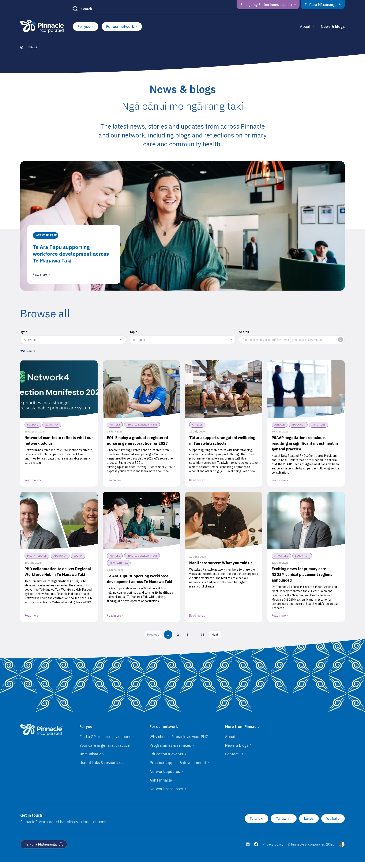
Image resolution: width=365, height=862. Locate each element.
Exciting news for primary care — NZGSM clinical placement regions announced (302, 574)
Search (244, 332)
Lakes (309, 818)
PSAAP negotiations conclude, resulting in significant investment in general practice (305, 443)
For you (83, 26)
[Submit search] (75, 8)
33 (202, 634)
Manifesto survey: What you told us (220, 562)
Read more (32, 480)
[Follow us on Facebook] (256, 844)
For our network (120, 26)
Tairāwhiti (283, 818)
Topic (133, 332)
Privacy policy (273, 844)
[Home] (21, 47)
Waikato (333, 818)
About (305, 26)
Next (215, 634)
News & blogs (333, 26)
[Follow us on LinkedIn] (248, 844)
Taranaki (256, 818)
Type (23, 332)
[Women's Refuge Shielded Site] (342, 844)
